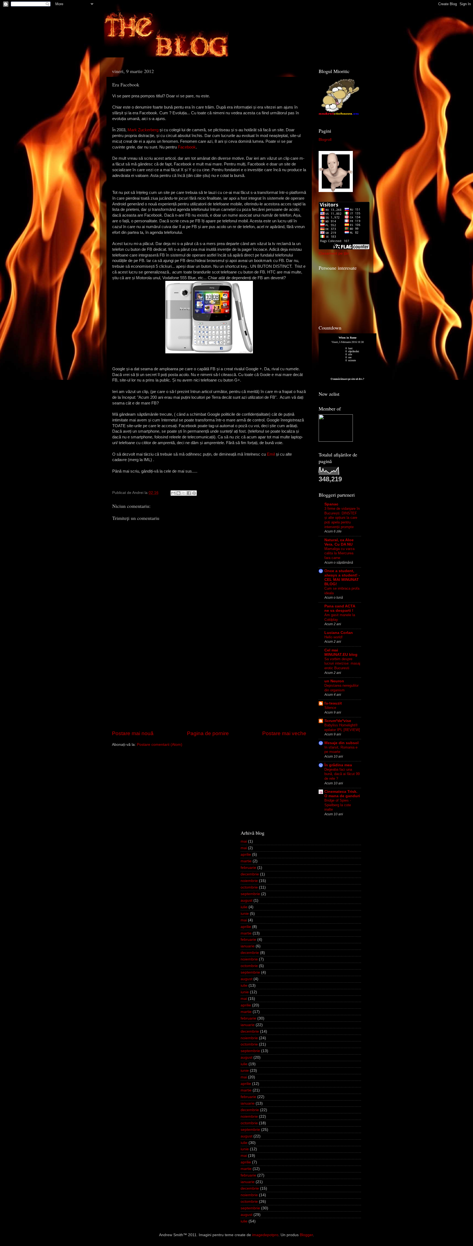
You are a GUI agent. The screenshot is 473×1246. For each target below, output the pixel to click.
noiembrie (249, 881)
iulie (244, 907)
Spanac (331, 504)
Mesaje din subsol (341, 743)
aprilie (246, 854)
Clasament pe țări (334, 253)
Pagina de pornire (208, 733)
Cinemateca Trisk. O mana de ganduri (342, 794)
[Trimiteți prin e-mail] (173, 493)
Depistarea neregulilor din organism (341, 687)
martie (246, 861)
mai (244, 841)
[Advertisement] (209, 688)
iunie (245, 914)
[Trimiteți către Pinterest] (194, 493)
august (246, 900)
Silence (330, 708)
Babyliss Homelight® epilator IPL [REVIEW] (342, 727)
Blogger (306, 1235)
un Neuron (334, 681)
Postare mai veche (284, 733)
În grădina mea (338, 765)
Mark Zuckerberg (143, 130)
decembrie (250, 874)
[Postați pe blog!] (178, 493)
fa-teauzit (333, 703)
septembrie (250, 894)
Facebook (187, 147)
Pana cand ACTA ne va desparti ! (339, 608)
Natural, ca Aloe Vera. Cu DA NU (339, 542)
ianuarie (248, 946)
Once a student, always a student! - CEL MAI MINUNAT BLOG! (342, 577)
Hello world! (333, 637)
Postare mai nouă (133, 733)
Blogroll (325, 140)
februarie (248, 868)
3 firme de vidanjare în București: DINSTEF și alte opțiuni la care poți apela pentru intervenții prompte (342, 517)
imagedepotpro (265, 1235)
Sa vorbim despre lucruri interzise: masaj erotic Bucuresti (342, 663)
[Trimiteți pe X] (183, 493)
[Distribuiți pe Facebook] (189, 493)
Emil (271, 454)
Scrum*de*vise (337, 721)
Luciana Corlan (338, 633)
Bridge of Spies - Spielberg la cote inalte (337, 804)
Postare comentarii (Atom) (159, 745)
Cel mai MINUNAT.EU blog (340, 652)
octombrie (249, 887)
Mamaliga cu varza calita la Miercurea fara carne (339, 553)
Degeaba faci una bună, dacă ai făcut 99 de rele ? (342, 774)
